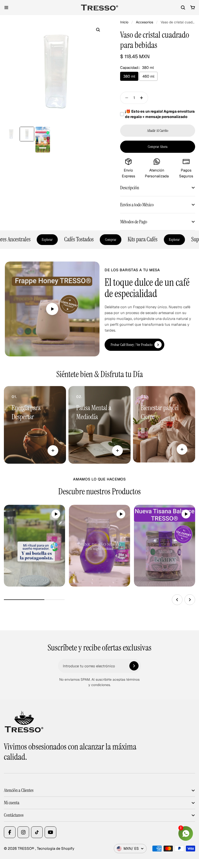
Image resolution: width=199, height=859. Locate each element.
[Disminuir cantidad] (125, 98)
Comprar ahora (157, 146)
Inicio (124, 22)
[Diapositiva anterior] (177, 599)
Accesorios (144, 22)
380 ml (129, 76)
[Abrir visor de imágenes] (97, 29)
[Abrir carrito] (193, 7)
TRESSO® (26, 848)
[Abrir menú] (6, 7)
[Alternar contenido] (53, 450)
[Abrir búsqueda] (183, 7)
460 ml (148, 76)
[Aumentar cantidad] (143, 98)
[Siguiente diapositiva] (189, 599)
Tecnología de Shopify (55, 848)
